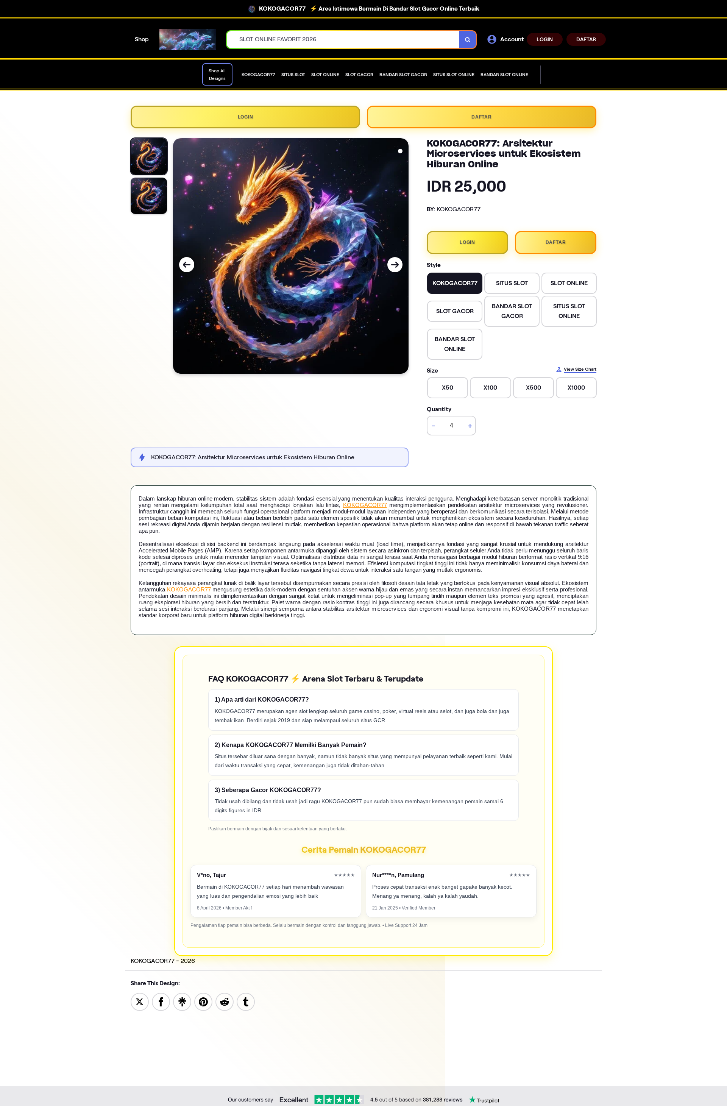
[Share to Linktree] (182, 1001)
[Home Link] (187, 39)
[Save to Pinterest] (203, 1001)
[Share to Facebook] (161, 1001)
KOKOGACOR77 (365, 505)
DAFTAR (586, 39)
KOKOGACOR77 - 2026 (163, 961)
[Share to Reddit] (224, 1001)
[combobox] (343, 39)
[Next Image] (395, 264)
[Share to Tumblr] (246, 1001)
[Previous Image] (186, 264)
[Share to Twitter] (140, 1001)
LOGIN (545, 39)
